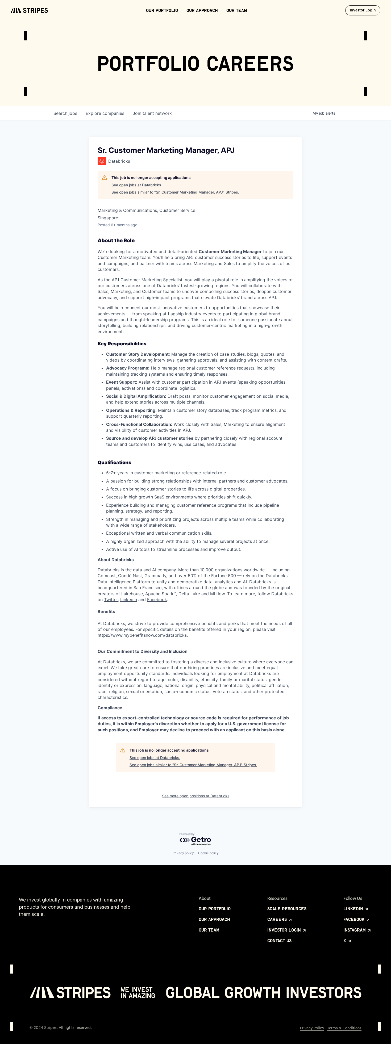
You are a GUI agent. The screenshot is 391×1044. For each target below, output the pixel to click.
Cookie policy (208, 853)
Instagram (355, 930)
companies (105, 113)
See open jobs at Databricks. (136, 185)
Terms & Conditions (344, 1028)
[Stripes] (29, 10)
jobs (65, 113)
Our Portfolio (162, 10)
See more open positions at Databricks (195, 796)
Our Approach (202, 10)
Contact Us (279, 940)
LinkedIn (128, 599)
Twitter (111, 599)
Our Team (236, 10)
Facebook (157, 599)
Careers (277, 919)
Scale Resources (286, 908)
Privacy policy (183, 853)
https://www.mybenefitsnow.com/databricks (142, 635)
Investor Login (365, 10)
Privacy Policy (312, 1028)
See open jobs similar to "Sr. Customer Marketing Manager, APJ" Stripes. (175, 192)
